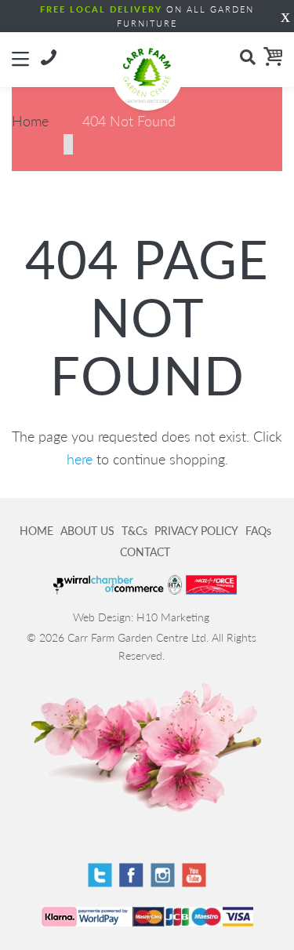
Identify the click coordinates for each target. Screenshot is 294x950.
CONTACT (145, 552)
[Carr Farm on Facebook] (131, 875)
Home (30, 120)
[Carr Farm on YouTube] (194, 875)
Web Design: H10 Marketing (141, 617)
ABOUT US (87, 530)
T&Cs (134, 530)
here (80, 459)
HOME (36, 530)
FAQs (258, 530)
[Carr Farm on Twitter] (100, 875)
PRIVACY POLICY (196, 530)
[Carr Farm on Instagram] (163, 875)
